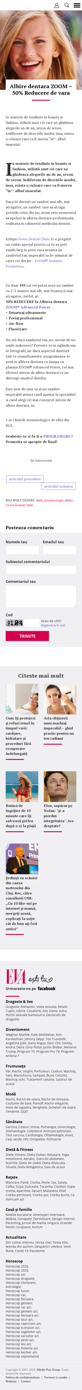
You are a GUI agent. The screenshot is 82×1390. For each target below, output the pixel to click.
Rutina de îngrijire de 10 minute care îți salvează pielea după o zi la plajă (21, 816)
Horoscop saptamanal (22, 1356)
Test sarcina (15, 1135)
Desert (37, 1191)
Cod (9, 614)
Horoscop (14, 1261)
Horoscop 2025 (17, 1270)
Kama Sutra (58, 1011)
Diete (10, 1154)
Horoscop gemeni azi (22, 1311)
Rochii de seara (28, 1099)
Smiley (67, 1043)
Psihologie (48, 1127)
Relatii (62, 1006)
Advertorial (43, 460)
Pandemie (37, 1251)
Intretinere (14, 1159)
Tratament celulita (40, 1079)
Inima (35, 1127)
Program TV (26, 1051)
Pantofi (38, 1103)
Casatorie (34, 1011)
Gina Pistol (34, 1047)
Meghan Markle (18, 1034)
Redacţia (11, 1381)
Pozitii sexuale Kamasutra (25, 1015)
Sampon (39, 1075)
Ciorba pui (41, 1195)
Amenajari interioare (49, 1214)
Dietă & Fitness (19, 1149)
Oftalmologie (54, 1135)
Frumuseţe (16, 1066)
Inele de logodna (18, 1107)
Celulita (61, 1075)
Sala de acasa (54, 1167)
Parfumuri (42, 1071)
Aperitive (23, 1191)
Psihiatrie (53, 1139)
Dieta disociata (53, 1163)
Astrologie (13, 1287)
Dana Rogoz (37, 1043)
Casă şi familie (19, 1209)
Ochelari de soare (62, 1107)
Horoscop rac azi (18, 1307)
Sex (45, 1011)
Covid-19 (21, 1251)
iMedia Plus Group (48, 1370)
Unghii (28, 1071)
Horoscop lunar (17, 1291)
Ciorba (35, 1182)
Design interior (63, 1219)
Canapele (25, 1219)
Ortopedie (37, 1139)
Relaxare (53, 1154)
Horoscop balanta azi (22, 1348)
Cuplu (10, 1011)
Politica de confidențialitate (23, 1377)
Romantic (28, 1006)
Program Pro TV (48, 1051)
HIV (25, 1139)
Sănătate (14, 1121)
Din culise (13, 1242)
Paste (24, 1182)
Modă (11, 1094)
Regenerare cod (53, 625)
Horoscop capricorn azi (23, 1323)
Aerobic (29, 1159)
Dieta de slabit (30, 1163)
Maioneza (50, 1191)
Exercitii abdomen (50, 1159)
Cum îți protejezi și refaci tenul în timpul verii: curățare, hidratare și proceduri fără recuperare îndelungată (21, 736)
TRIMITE (27, 636)
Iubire (20, 1011)
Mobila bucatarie (19, 1214)
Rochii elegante (56, 1103)
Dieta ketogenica (30, 1167)
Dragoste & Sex (19, 1001)
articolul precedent (25, 478)
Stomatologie (16, 1131)
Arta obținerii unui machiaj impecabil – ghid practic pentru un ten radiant (59, 728)
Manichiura (22, 1075)
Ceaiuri (23, 1127)
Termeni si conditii (55, 1377)
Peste (45, 1182)
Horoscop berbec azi (21, 1352)
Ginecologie (66, 1127)
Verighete (40, 1107)
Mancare (12, 1182)
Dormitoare (42, 1219)
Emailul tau (53, 541)
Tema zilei (60, 1242)
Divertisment (18, 1029)
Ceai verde (14, 1139)
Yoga (65, 1154)
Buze (50, 1075)
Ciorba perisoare (18, 1195)
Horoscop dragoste (20, 1278)
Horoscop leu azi (18, 1344)
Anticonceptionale (57, 1131)
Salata (62, 1182)
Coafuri (56, 1071)
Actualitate (16, 1237)
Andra (10, 1047)
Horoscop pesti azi (20, 1340)
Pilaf (62, 1191)
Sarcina (11, 1127)
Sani (9, 1075)
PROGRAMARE (56, 436)
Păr (8, 1071)
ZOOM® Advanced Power (28, 307)
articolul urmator (58, 486)
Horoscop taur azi (19, 1319)
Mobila (11, 1219)
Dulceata (31, 1186)
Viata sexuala (46, 1006)
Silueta (11, 1167)
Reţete (12, 1177)
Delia (20, 1047)
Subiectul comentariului (28, 561)
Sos (53, 1182)
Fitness (20, 1154)
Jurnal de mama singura (40, 1223)
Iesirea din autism (19, 1246)
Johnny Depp (34, 1039)
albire (69, 500)
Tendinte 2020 (17, 1111)
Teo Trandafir (56, 1039)
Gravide (66, 1223)
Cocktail (60, 1186)
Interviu (28, 1242)
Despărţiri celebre (48, 1246)
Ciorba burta (59, 1195)
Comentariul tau (21, 581)
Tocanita (46, 1186)
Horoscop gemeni (19, 1303)
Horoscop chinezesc (21, 1282)
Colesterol (34, 1131)
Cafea (10, 1186)
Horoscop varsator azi (22, 1336)
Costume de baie (18, 1103)
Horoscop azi (15, 1274)
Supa (19, 1186)
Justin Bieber (53, 1047)
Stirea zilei (43, 1242)
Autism (37, 1227)
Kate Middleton (42, 1034)
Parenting (13, 1223)
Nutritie (12, 1163)
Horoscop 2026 (17, 1266)
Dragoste (12, 1006)
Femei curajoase (18, 1227)
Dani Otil (54, 1043)
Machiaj (70, 1071)
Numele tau (16, 541)
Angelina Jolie (16, 1043)
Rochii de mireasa (55, 1099)
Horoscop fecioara (19, 1299)
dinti (39, 500)
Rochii (16, 1071)
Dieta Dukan (36, 1154)
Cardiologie (34, 1135)
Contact (26, 1381)
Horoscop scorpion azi (22, 1327)
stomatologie (53, 500)
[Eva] (14, 5)
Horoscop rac (16, 1295)
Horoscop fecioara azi (22, 1315)
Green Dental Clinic (34, 238)
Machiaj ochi (15, 1079)
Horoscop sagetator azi (23, 1332)
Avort (69, 1135)
